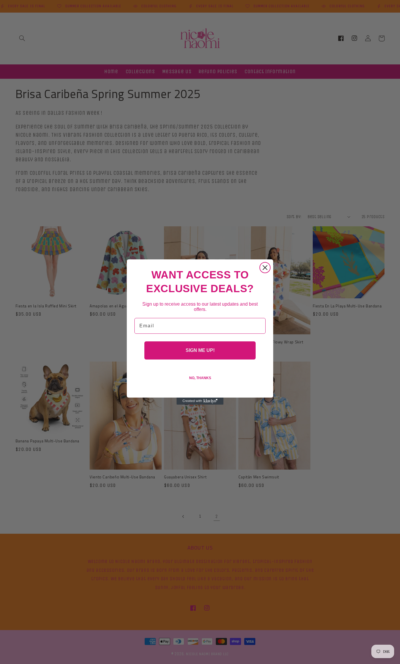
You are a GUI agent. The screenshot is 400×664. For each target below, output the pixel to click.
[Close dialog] (265, 267)
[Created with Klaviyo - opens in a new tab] (200, 401)
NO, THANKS (200, 378)
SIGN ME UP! (200, 350)
